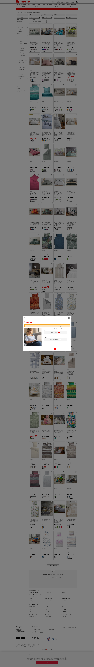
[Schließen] (69, 318)
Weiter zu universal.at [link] (54, 339)
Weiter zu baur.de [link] (54, 332)
